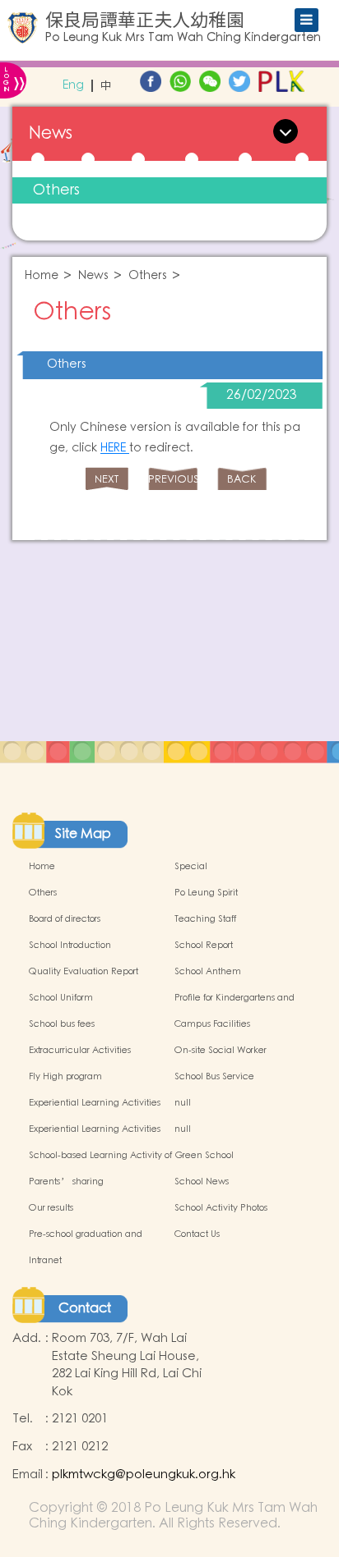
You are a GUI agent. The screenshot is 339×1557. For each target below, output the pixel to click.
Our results (51, 1208)
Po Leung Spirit (206, 893)
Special (190, 866)
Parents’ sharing (66, 1181)
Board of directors (64, 919)
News (93, 276)
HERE (114, 448)
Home (41, 276)
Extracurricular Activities (80, 1050)
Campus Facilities (212, 1024)
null (182, 1103)
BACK (241, 480)
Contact (84, 1308)
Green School (204, 1155)
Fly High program (65, 1076)
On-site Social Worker (220, 1050)
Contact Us (197, 1234)
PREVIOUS (172, 480)
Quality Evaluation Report (83, 971)
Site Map (83, 834)
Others (56, 190)
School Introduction (70, 945)
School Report (203, 945)
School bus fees (62, 1024)
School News (201, 1181)
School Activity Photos (220, 1208)
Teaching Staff (205, 919)
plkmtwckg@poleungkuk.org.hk (143, 1474)
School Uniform (61, 998)
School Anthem (207, 971)
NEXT (106, 480)
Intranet (45, 1260)
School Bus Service (214, 1076)
